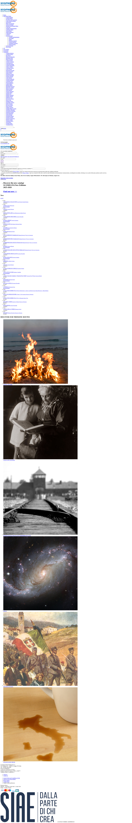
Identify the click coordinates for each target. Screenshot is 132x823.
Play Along (8, 47)
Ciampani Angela (10, 68)
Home (4, 15)
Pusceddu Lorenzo (10, 102)
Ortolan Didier (9, 92)
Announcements (9, 45)
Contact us (5, 775)
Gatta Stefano (9, 77)
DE (5, 128)
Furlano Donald (9, 76)
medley (10, 39)
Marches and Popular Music (12, 26)
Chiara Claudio (9, 66)
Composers (5, 52)
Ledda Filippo (9, 84)
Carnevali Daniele (10, 64)
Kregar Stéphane (9, 82)
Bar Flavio (8, 55)
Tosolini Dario (9, 123)
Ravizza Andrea (9, 105)
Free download (9, 36)
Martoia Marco (9, 85)
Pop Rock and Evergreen (11, 19)
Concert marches (12, 42)
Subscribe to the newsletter (7, 178)
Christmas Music (9, 29)
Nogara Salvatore (10, 91)
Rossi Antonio (9, 106)
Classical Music (9, 17)
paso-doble (11, 38)
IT (1, 128)
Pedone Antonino (10, 95)
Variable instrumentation (11, 28)
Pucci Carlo (8, 100)
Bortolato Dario (9, 58)
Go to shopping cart (5, 143)
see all (2, 198)
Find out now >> (10, 191)
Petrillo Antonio (9, 96)
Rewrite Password (5, 170)
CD (4, 48)
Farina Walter (9, 73)
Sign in (2, 160)
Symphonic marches (13, 43)
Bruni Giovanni (9, 59)
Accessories (5, 50)
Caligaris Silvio (9, 60)
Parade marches (12, 44)
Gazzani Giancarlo (10, 79)
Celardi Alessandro (10, 65)
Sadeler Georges (9, 107)
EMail (2, 167)
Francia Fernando (10, 75)
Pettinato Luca (9, 97)
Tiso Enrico (8, 122)
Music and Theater (10, 23)
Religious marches (13, 40)
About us (5, 774)
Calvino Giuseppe (10, 61)
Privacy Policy (16, 171)
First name (3, 164)
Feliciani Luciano (10, 74)
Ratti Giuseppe (9, 103)
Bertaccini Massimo (10, 56)
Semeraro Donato (10, 112)
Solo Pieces (8, 22)
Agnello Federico (10, 53)
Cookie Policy (6, 781)
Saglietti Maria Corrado (11, 108)
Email (2, 152)
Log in (2, 161)
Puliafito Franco (9, 101)
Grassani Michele (10, 80)
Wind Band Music (7, 16)
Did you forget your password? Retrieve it (10, 156)
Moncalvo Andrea (10, 87)
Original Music (9, 18)
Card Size (8, 27)
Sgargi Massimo (9, 113)
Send (2, 174)
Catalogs (8, 34)
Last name (3, 165)
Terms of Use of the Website (9, 779)
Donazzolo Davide (10, 70)
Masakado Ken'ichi (10, 86)
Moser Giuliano (9, 89)
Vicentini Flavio (9, 124)
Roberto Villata (9, 119)
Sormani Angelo (9, 117)
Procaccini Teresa (10, 98)
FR (4, 128)
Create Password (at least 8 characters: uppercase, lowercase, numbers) (17, 168)
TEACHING (6, 49)
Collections (8, 33)
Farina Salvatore (9, 71)
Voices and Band (9, 24)
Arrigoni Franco (9, 54)
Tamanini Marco (9, 121)
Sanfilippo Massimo (10, 110)
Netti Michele (9, 90)
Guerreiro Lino (9, 81)
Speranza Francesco (10, 118)
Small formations (9, 32)
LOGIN (2, 155)
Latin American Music (11, 21)
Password (3, 153)
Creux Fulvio (9, 69)
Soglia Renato (9, 114)
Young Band (9, 31)
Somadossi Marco (10, 116)
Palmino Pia (8, 93)
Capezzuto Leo (9, 63)
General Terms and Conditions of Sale (11, 778)
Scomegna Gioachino (10, 111)
